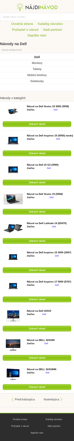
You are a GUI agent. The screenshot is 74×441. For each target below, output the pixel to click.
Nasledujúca (51, 399)
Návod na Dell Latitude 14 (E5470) (47, 223)
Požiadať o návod (25, 29)
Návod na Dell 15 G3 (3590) (43, 164)
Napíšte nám (37, 35)
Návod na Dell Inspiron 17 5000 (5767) (49, 281)
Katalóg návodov (50, 24)
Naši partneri (52, 29)
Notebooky (37, 81)
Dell (55, 110)
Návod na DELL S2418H (41, 340)
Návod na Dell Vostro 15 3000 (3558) (48, 106)
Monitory (37, 63)
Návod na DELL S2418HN (41, 369)
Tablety (37, 69)
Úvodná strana (22, 24)
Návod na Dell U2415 (39, 310)
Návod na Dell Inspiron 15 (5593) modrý (50, 135)
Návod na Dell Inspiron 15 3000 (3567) (49, 252)
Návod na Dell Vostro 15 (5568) (45, 194)
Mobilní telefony (37, 75)
